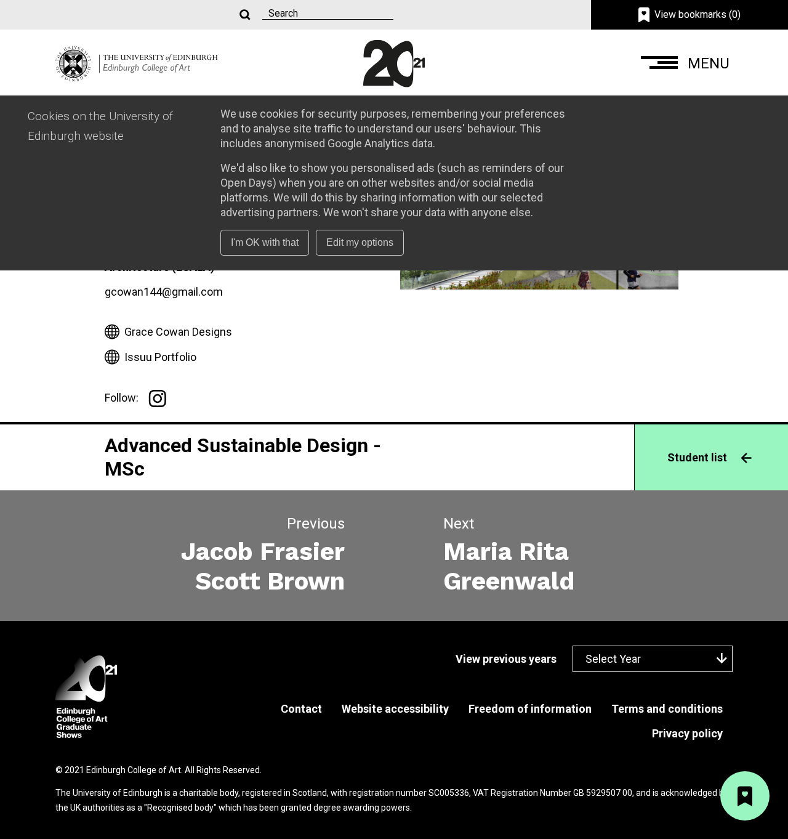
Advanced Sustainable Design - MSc (243, 457)
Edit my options (359, 242)
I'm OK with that (265, 242)
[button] (687, 64)
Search (243, 15)
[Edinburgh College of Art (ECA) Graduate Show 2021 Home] (136, 62)
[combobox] (653, 659)
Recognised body (180, 808)
